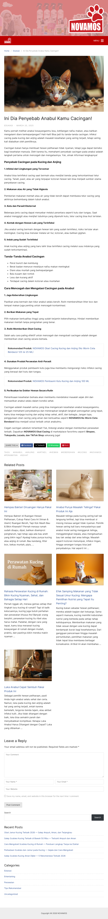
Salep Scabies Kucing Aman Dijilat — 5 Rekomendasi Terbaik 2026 (35, 856)
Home (6, 51)
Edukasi (16, 51)
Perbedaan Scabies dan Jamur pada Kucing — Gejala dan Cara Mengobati (38, 850)
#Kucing (82, 452)
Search (7, 812)
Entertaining (9, 876)
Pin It (66, 445)
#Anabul (18, 452)
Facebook (27, 445)
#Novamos (95, 452)
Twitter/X (41, 445)
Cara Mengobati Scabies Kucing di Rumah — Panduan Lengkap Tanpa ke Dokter (41, 844)
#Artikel (42, 452)
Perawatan (9, 882)
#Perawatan (11, 455)
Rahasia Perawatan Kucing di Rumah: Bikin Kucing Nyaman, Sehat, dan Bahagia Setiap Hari (26, 595)
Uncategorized (11, 894)
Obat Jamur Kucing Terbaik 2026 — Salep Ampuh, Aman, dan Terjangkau (38, 832)
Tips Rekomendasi (12, 888)
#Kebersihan (68, 452)
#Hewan (54, 452)
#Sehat (24, 455)
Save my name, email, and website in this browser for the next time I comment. (43, 796)
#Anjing (29, 452)
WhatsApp (54, 445)
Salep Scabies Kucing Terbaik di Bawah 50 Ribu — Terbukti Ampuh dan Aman (40, 838)
